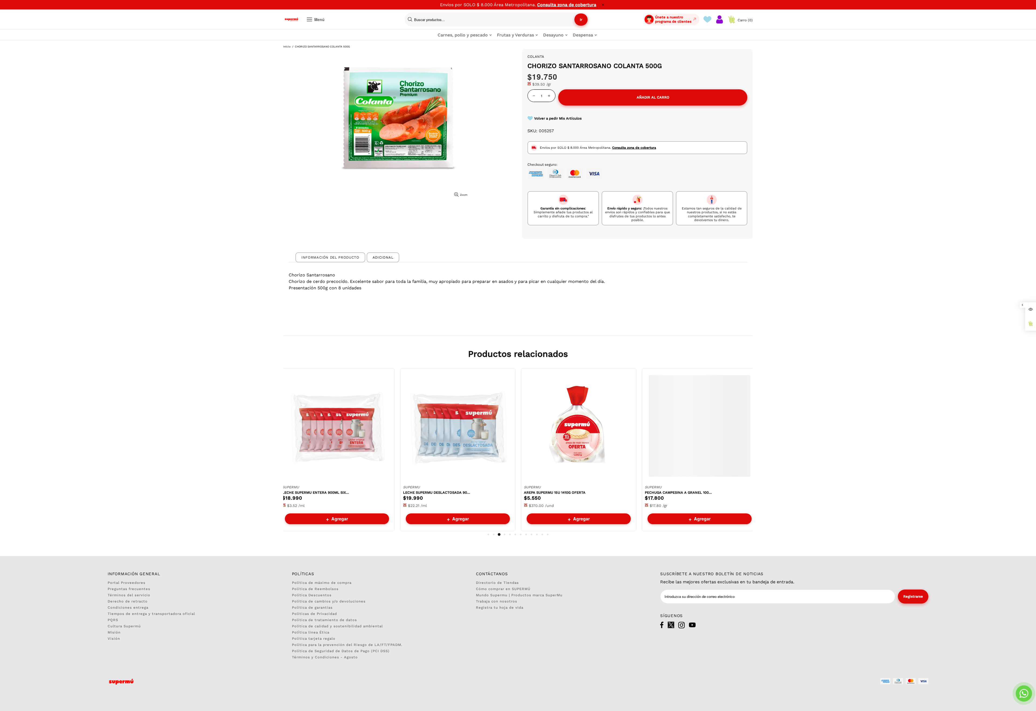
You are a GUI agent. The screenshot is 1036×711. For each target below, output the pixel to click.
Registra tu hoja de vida (499, 607)
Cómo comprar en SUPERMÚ (503, 589)
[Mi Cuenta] (719, 19)
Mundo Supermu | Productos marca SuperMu (519, 595)
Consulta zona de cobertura (566, 4)
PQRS (113, 620)
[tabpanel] (337, 449)
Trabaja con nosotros (496, 601)
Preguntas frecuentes (129, 589)
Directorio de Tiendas (497, 583)
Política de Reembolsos (315, 589)
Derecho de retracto (128, 601)
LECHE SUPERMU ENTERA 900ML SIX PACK (316, 492)
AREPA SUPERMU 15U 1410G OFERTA (554, 492)
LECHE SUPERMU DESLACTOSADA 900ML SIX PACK (437, 492)
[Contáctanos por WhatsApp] (1024, 693)
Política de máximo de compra (322, 583)
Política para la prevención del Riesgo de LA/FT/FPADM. (347, 645)
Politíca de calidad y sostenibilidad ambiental (337, 626)
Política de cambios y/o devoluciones (329, 601)
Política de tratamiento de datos (324, 620)
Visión (114, 638)
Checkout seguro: (542, 164)
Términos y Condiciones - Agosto (325, 657)
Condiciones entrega (128, 607)
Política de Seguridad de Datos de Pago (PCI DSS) (341, 651)
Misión (114, 632)
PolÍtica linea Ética (310, 632)
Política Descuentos (312, 595)
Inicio (287, 46)
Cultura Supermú (124, 626)
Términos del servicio (129, 595)
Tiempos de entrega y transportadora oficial (151, 614)
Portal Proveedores (126, 583)
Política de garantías (312, 607)
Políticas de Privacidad (314, 614)
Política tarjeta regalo (313, 638)
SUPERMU (290, 487)
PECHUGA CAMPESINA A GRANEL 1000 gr (678, 492)
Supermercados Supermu (291, 19)
